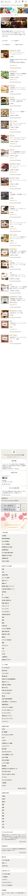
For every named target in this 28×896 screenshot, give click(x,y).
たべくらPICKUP (5, 667)
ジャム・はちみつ (5, 611)
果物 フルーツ (5, 580)
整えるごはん (5, 687)
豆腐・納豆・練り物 (6, 614)
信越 (3, 807)
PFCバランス (5, 645)
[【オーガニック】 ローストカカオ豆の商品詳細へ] (14, 183)
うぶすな (4, 740)
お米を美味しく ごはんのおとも (9, 701)
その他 (3, 654)
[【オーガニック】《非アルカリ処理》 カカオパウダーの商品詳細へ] (14, 127)
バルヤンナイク (5, 746)
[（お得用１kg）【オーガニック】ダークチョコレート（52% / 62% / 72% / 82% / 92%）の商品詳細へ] (14, 277)
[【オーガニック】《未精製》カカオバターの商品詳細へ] (14, 113)
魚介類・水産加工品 (6, 600)
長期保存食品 (5, 704)
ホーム (2, 14)
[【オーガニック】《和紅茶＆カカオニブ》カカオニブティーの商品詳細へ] (14, 240)
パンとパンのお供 (6, 693)
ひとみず (4, 785)
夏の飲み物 (4, 676)
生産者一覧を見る (22, 788)
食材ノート (4, 863)
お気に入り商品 (5, 561)
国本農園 (4, 765)
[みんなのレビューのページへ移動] (14, 526)
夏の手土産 (4, 670)
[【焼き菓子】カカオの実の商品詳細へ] (14, 314)
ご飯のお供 (4, 625)
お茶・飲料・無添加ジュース (8, 589)
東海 (3, 810)
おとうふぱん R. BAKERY (7, 734)
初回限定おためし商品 (7, 547)
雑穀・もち (4, 583)
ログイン (5, 879)
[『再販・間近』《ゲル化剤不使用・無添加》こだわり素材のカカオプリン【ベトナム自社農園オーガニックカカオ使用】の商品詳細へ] (14, 253)
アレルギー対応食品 (6, 640)
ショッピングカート (7, 882)
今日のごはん (5, 866)
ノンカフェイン (5, 721)
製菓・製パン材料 (6, 634)
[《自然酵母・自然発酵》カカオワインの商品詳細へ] (14, 198)
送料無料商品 (5, 550)
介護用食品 (4, 656)
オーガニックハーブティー (7, 718)
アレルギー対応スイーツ (7, 710)
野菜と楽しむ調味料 (6, 684)
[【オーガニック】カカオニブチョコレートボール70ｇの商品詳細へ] (14, 226)
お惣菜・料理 (5, 575)
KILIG (3, 737)
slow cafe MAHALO (7, 780)
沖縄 (3, 827)
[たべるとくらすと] (6, 1)
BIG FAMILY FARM (6, 771)
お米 (3, 572)
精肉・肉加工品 (5, 603)
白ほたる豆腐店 (5, 760)
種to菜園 (4, 749)
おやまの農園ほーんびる (7, 754)
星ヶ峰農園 (4, 732)
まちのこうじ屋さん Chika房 (8, 774)
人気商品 (4, 535)
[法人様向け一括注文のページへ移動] (14, 507)
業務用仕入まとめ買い (7, 555)
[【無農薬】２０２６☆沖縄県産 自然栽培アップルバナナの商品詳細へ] (14, 77)
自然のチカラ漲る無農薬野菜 (8, 679)
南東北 (3, 801)
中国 (3, 818)
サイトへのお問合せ (7, 885)
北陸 (3, 813)
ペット (3, 651)
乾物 (3, 617)
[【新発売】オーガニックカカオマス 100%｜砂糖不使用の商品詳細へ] (14, 102)
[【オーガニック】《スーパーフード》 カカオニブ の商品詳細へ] (14, 169)
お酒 (3, 648)
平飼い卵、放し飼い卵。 (7, 690)
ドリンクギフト (5, 673)
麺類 (3, 623)
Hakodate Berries (7, 751)
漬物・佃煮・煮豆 (5, 631)
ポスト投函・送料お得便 (7, 552)
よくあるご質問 (6, 874)
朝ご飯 (3, 696)
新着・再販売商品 (6, 538)
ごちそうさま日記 (6, 860)
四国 (3, 821)
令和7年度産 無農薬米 (7, 699)
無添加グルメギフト (6, 659)
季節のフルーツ (5, 682)
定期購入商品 (5, 558)
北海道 (3, 796)
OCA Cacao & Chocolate (9, 14)
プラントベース (5, 606)
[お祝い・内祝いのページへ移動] (14, 516)
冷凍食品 (4, 592)
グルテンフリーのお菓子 (7, 707)
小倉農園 (4, 782)
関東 (3, 804)
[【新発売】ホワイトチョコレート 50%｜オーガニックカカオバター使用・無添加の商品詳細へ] (14, 90)
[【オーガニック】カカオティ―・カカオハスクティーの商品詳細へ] (14, 59)
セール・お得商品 (6, 544)
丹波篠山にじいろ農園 (7, 743)
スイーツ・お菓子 (6, 577)
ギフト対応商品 (5, 541)
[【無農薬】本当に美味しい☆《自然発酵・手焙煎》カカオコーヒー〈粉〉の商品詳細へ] (14, 302)
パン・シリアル (5, 608)
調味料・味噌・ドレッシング (8, 586)
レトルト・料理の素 (6, 628)
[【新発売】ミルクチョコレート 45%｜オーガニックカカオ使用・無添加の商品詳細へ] (14, 265)
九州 (3, 824)
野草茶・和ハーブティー (7, 715)
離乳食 (3, 637)
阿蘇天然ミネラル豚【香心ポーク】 (9, 768)
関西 (3, 816)
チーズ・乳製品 (5, 597)
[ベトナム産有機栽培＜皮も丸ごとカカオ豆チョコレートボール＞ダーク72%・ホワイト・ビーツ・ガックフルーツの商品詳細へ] (14, 155)
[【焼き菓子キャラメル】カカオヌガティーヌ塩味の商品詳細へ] (14, 339)
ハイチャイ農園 (5, 763)
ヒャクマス (4, 777)
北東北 (3, 799)
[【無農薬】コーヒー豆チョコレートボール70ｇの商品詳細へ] (14, 212)
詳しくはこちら (23, 841)
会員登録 (5, 876)
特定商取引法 (4, 498)
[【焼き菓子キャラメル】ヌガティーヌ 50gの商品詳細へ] (14, 326)
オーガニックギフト (6, 713)
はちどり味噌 (5, 757)
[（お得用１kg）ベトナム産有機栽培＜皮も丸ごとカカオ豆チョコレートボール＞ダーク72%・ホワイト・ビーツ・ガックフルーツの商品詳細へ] (14, 289)
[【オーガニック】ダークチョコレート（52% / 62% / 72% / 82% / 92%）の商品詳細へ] (14, 141)
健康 (3, 642)
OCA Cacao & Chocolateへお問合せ (10, 500)
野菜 (3, 569)
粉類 (3, 620)
